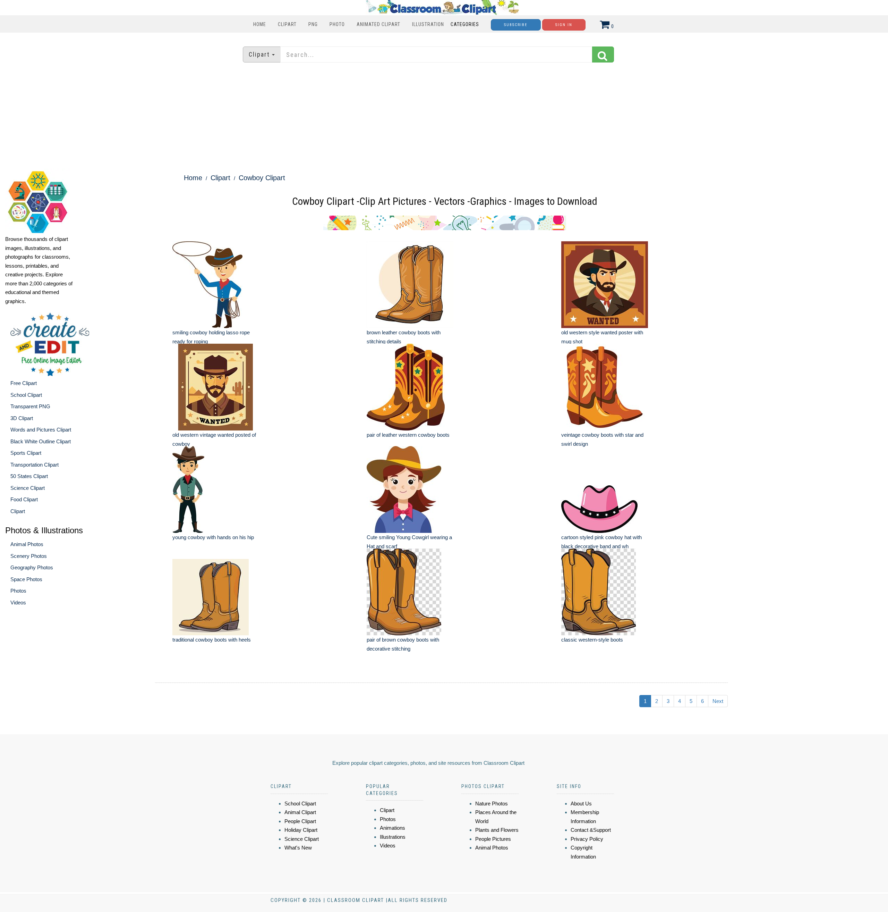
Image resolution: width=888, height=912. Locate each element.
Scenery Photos (28, 556)
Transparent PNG (30, 406)
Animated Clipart (378, 24)
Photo (337, 24)
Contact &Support (591, 830)
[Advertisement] (444, 116)
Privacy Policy (587, 839)
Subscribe (516, 25)
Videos (18, 602)
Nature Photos (491, 803)
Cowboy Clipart (262, 178)
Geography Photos (31, 567)
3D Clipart (21, 418)
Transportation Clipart (34, 465)
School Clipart (26, 395)
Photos (18, 591)
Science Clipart (27, 488)
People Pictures (493, 839)
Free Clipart (23, 383)
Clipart (287, 24)
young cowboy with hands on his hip (213, 537)
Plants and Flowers (497, 830)
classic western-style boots (592, 640)
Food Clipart (24, 499)
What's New (298, 848)
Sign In (563, 25)
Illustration (428, 24)
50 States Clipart (29, 476)
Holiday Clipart (300, 830)
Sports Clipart (25, 453)
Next (717, 701)
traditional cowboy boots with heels (211, 640)
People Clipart (300, 821)
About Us (581, 803)
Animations (392, 828)
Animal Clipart (300, 812)
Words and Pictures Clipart (40, 430)
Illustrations (392, 837)
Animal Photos (26, 544)
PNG (313, 24)
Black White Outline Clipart (40, 441)
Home (259, 24)
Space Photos (26, 579)
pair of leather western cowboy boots (408, 435)
